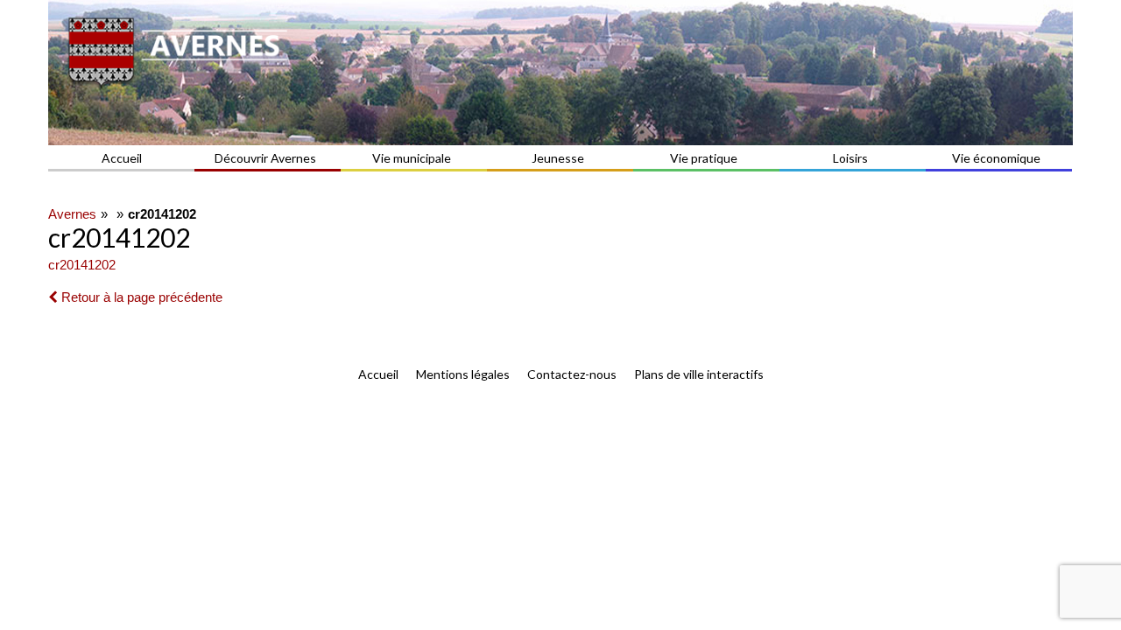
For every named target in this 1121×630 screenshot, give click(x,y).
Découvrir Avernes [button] (265, 157)
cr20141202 (82, 264)
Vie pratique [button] (703, 157)
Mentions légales (463, 374)
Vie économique (996, 157)
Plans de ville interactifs (699, 374)
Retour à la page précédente (140, 297)
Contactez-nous (572, 374)
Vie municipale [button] (411, 157)
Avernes (72, 213)
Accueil (122, 157)
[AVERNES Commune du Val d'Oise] (560, 72)
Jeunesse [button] (558, 157)
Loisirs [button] (850, 157)
